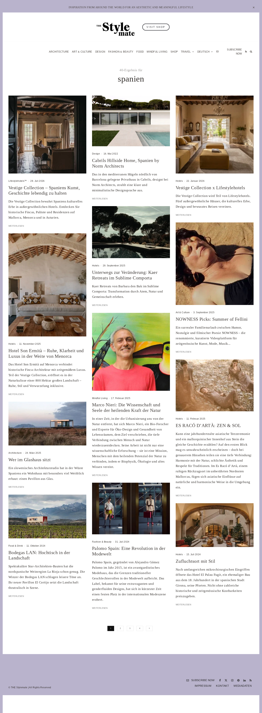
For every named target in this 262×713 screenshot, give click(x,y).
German (170, 394)
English (170, 401)
